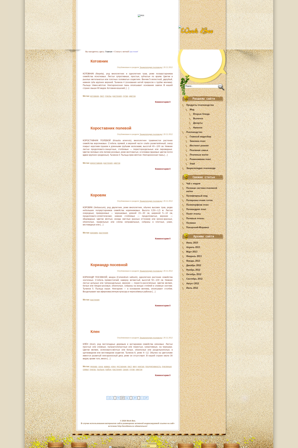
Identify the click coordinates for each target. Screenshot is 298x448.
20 (135, 398)
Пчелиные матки (199, 154)
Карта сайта (108, 40)
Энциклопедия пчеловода (200, 168)
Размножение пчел (200, 159)
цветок (132, 96)
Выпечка (198, 118)
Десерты (198, 123)
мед (135, 366)
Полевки (191, 223)
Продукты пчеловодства (200, 105)
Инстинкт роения (199, 145)
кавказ (107, 366)
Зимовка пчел (197, 141)
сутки (125, 96)
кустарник (121, 366)
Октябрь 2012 (193, 274)
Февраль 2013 (194, 256)
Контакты (125, 40)
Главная (92, 40)
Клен (95, 331)
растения (117, 96)
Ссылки (154, 40)
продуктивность (153, 366)
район (108, 369)
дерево (93, 366)
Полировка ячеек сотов (199, 200)
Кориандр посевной (109, 265)
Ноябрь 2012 (193, 270)
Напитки (197, 127)
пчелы (108, 96)
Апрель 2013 (193, 247)
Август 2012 (192, 283)
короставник (96, 163)
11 (127, 398)
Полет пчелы (193, 213)
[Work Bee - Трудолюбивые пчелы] (204, 31)
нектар (141, 366)
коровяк (94, 233)
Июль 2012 (192, 288)
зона (100, 366)
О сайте (140, 40)
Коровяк (98, 195)
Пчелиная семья (199, 150)
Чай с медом (193, 183)
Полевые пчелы (195, 218)
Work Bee (131, 421)
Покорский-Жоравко (197, 227)
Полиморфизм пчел (197, 204)
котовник (94, 96)
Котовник (99, 61)
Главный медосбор (200, 136)
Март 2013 (191, 251)
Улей (192, 163)
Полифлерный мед (196, 195)
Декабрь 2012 (193, 265)
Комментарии (163, 102)
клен (113, 366)
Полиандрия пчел (196, 209)
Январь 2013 (193, 261)
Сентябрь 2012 (194, 278)
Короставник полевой (111, 128)
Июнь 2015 (192, 242)
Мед (192, 109)
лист (102, 96)
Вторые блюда (201, 114)
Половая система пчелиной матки (201, 189)
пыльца (100, 369)
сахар (125, 369)
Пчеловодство (194, 132)
